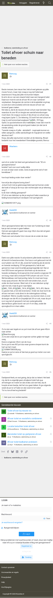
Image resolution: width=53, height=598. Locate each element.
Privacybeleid (6, 577)
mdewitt (11, 413)
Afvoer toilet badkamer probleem (22, 442)
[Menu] (3, 3)
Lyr (10, 437)
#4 (50, 252)
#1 (50, 84)
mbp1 (11, 445)
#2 (50, 157)
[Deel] (46, 84)
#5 (50, 324)
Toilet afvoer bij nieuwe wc (19, 410)
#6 (50, 372)
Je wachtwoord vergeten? (12, 522)
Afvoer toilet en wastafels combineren (24, 418)
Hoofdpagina (6, 587)
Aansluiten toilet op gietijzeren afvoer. (24, 434)
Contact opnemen (8, 567)
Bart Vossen (13, 421)
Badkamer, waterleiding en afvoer (28, 413)
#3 (50, 220)
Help (3, 582)
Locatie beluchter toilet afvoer (20, 426)
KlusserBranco (14, 429)
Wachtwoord (6, 514)
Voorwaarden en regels (10, 572)
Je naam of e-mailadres (11, 505)
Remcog (13, 74)
